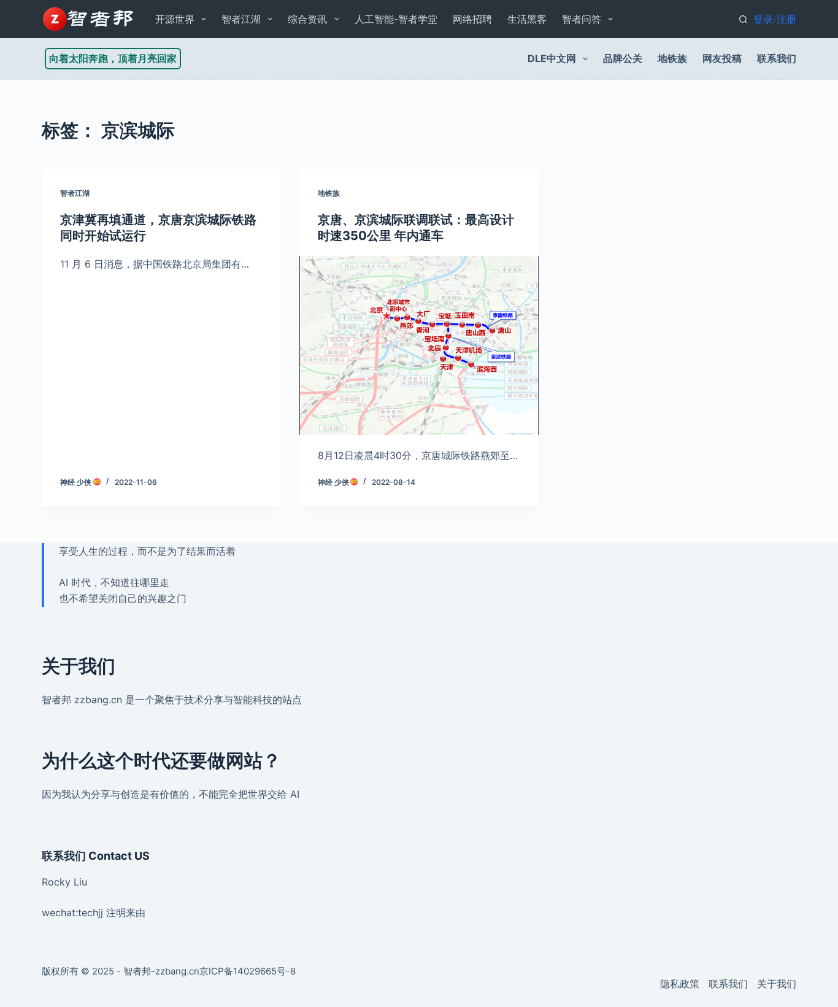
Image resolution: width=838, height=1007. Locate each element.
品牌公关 (622, 58)
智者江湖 (241, 19)
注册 (786, 19)
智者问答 (581, 19)
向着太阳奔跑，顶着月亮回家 (113, 58)
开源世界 (174, 19)
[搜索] (743, 19)
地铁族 (672, 58)
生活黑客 (527, 19)
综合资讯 (307, 19)
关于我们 (776, 984)
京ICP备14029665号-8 (247, 971)
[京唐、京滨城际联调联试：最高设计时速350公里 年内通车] (419, 345)
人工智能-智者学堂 (396, 19)
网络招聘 (472, 19)
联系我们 (776, 58)
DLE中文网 (552, 58)
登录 (763, 19)
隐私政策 (679, 984)
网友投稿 (722, 58)
